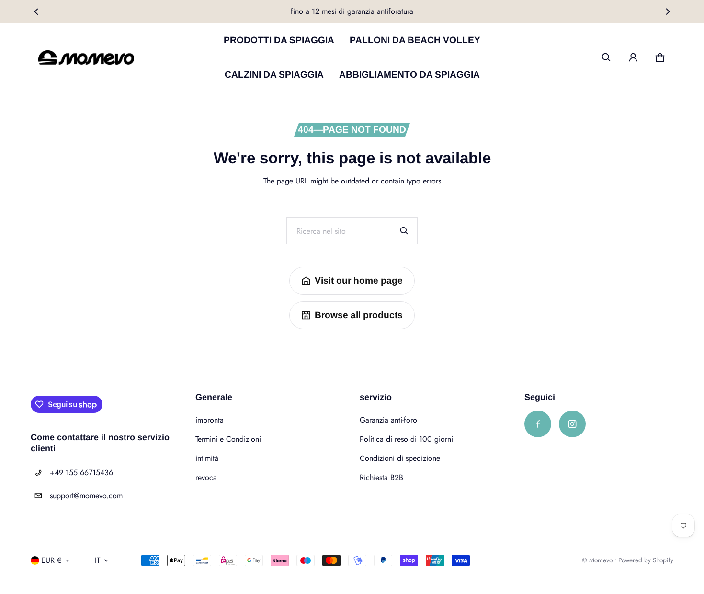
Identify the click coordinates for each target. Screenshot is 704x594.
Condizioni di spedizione (400, 458)
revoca (206, 477)
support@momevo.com (86, 495)
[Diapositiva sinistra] (36, 11)
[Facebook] (537, 424)
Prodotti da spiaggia (279, 40)
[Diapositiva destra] (667, 11)
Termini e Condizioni (228, 439)
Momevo (601, 560)
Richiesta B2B (381, 477)
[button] (606, 57)
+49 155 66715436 (81, 472)
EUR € (51, 560)
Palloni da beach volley (415, 40)
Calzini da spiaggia (274, 74)
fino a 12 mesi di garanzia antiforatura (352, 11)
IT (97, 560)
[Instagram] (572, 424)
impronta (209, 419)
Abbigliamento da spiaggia (409, 74)
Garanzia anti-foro (388, 419)
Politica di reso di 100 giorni (406, 439)
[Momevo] (86, 57)
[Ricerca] (404, 230)
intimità (206, 458)
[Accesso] (633, 57)
